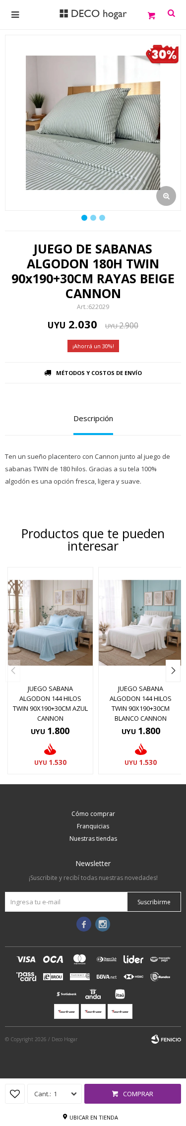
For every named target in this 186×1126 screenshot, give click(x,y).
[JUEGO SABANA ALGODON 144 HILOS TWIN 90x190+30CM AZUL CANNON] (50, 623)
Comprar (138, 1093)
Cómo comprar (93, 814)
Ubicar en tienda (93, 1117)
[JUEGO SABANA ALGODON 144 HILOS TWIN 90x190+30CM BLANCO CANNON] (141, 623)
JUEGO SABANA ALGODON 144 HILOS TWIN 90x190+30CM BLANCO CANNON (141, 703)
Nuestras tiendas (93, 838)
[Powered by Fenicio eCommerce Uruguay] (166, 1039)
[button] (173, 671)
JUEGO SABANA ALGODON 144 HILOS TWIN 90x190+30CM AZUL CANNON (50, 703)
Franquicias (93, 826)
